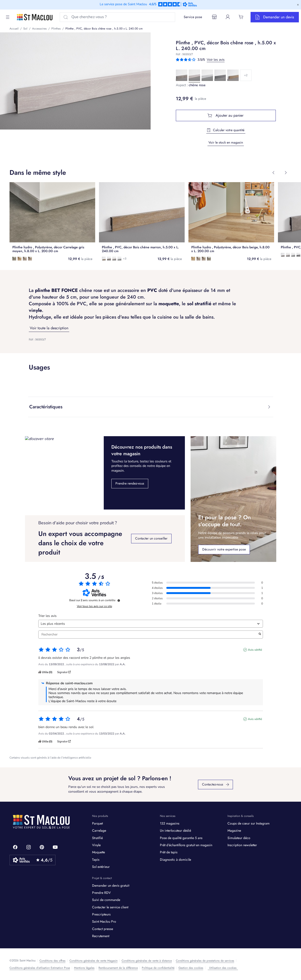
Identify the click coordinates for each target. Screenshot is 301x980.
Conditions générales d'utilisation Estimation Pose (40, 968)
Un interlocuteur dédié (175, 830)
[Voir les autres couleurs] (246, 75)
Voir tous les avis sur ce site (94, 606)
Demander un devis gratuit (110, 885)
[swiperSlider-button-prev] (273, 172)
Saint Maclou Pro (104, 921)
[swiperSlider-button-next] (285, 172)
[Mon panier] (241, 17)
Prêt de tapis (169, 852)
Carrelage (99, 830)
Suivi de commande (106, 899)
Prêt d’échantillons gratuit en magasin (186, 845)
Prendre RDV (101, 892)
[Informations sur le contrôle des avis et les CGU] (119, 600)
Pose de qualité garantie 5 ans (181, 837)
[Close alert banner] (298, 5)
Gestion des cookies (190, 968)
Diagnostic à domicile (175, 859)
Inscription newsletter (242, 845)
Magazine (234, 830)
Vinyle (96, 845)
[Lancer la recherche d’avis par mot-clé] (260, 634)
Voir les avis (216, 59)
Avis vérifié (255, 650)
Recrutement (100, 936)
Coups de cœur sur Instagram (248, 823)
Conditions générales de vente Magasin (93, 961)
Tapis (95, 859)
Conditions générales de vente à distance (147, 961)
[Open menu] (7, 17)
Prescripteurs (101, 914)
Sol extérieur (101, 866)
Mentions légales (84, 968)
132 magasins (169, 823)
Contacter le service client (110, 907)
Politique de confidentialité (158, 968)
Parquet (97, 823)
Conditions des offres (52, 961)
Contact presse (102, 928)
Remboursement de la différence (118, 968)
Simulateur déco (238, 837)
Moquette (98, 852)
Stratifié (97, 837)
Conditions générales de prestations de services (205, 961)
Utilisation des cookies (223, 968)
